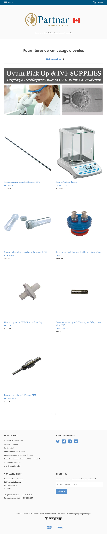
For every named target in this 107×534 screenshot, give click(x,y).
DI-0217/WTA (78, 327)
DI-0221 (23, 325)
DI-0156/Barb (20, 398)
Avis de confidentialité (12, 466)
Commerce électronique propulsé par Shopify (74, 513)
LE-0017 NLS (66, 185)
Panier (100, 2)
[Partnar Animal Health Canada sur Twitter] (58, 442)
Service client (9, 448)
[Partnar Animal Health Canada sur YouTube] (76, 442)
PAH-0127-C (25, 255)
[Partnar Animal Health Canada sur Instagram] (70, 442)
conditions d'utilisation (12, 462)
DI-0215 (78, 255)
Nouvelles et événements (13, 440)
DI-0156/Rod (22, 185)
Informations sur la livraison (14, 451)
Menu (10, 2)
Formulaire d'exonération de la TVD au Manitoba (22, 459)
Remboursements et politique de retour (19, 455)
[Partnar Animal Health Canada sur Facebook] (64, 442)
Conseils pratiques (11, 444)
